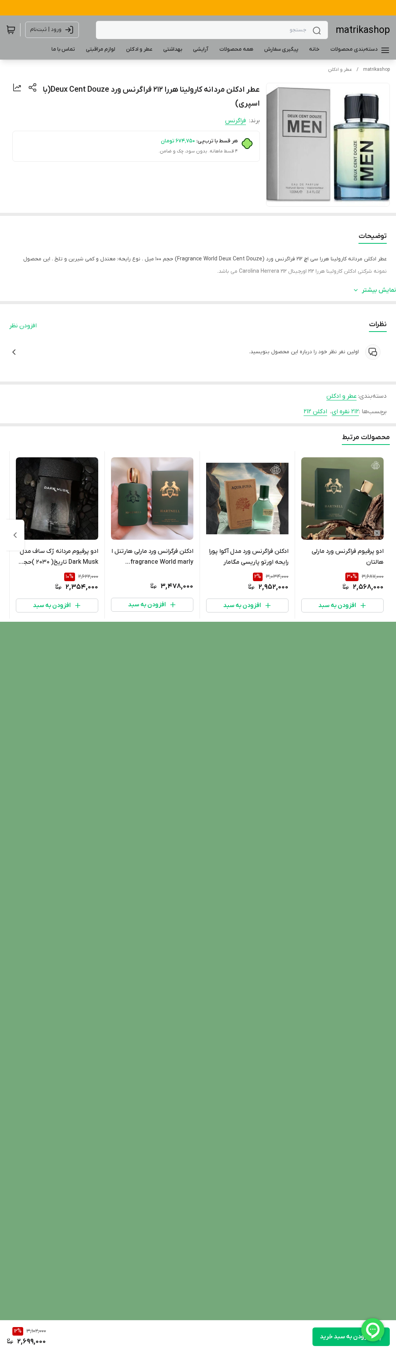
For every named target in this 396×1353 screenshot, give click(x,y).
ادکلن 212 (315, 412)
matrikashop (363, 30)
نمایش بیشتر (379, 290)
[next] (15, 535)
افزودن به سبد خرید (346, 1337)
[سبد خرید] (10, 29)
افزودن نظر (23, 326)
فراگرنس (235, 121)
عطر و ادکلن (340, 70)
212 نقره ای (345, 412)
